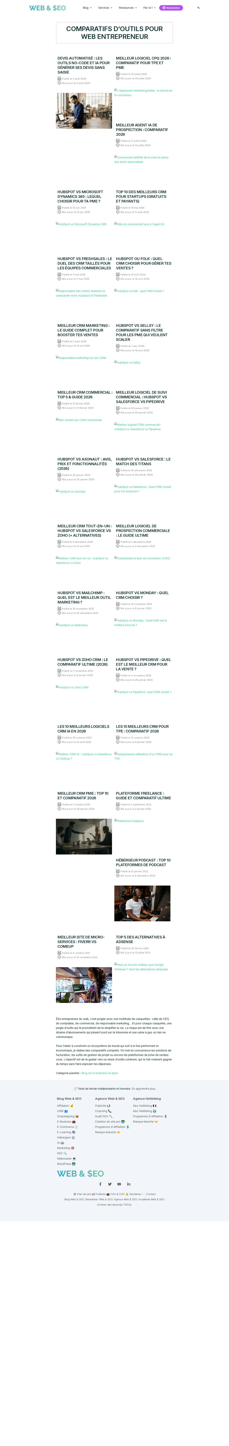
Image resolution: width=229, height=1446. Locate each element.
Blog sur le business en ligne (99, 1073)
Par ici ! (148, 7)
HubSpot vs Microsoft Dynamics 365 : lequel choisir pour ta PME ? (80, 196)
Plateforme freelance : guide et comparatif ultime (143, 795)
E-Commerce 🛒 (67, 1126)
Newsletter (173, 7)
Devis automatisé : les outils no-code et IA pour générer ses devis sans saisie (83, 65)
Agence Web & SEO (110, 1099)
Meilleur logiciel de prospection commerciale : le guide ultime (143, 531)
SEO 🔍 (62, 1153)
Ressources (126, 7)
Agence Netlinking (147, 1099)
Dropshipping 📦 (68, 1116)
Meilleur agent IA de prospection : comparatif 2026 (142, 130)
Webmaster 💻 (66, 1158)
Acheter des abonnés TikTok (114, 1204)
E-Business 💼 (66, 1121)
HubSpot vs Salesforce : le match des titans (143, 461)
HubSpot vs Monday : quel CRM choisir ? (142, 595)
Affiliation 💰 (65, 1105)
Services (103, 7)
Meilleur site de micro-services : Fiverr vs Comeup (81, 942)
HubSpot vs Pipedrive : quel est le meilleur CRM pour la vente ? (143, 664)
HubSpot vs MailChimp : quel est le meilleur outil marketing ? (84, 597)
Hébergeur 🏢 (66, 1137)
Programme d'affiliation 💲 (112, 1126)
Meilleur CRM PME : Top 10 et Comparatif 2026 (82, 795)
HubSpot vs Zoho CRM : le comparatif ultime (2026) (82, 662)
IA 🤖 (60, 1142)
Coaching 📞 (103, 1111)
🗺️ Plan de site (82, 1194)
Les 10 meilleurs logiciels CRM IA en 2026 (83, 728)
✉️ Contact (149, 1194)
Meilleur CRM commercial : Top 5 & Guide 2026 (85, 394)
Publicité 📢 (102, 1105)
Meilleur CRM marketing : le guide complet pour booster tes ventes (83, 330)
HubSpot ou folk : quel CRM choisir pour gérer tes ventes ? (143, 263)
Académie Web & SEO (151, 1199)
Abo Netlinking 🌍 (144, 1111)
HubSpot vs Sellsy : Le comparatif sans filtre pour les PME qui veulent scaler (141, 332)
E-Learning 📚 (66, 1132)
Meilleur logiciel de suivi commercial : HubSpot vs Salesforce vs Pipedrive (141, 397)
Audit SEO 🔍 (103, 1116)
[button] (198, 7)
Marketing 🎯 (65, 1148)
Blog (85, 7)
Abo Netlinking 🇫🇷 (144, 1105)
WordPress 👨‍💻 (66, 1163)
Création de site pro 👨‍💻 (110, 1121)
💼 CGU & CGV (115, 1194)
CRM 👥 (62, 1111)
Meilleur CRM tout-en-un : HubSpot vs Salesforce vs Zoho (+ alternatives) (84, 531)
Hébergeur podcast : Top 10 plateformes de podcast (143, 862)
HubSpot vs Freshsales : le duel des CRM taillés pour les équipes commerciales (84, 263)
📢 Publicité (99, 1194)
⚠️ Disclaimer (133, 1194)
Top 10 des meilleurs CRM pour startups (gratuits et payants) (141, 196)
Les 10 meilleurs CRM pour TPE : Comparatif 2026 (142, 728)
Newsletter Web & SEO (98, 1199)
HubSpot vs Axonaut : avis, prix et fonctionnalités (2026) (84, 464)
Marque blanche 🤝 (107, 1132)
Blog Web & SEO (69, 1099)
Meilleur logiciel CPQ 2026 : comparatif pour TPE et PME (143, 63)
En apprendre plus (143, 1088)
